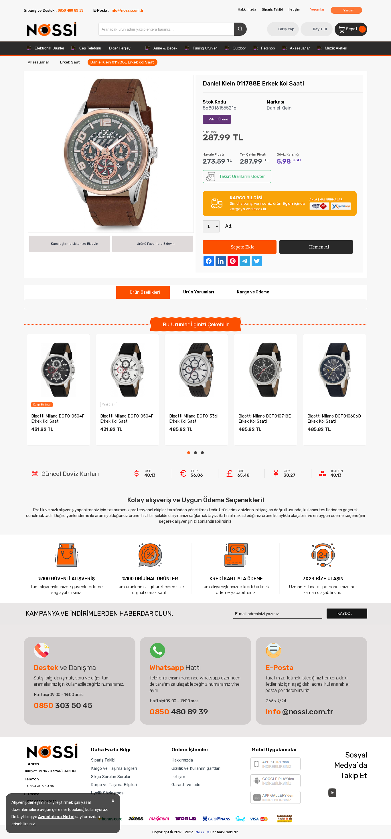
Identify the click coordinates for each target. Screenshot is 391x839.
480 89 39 (178, 711)
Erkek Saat (70, 62)
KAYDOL (345, 613)
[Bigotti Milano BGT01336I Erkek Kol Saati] (196, 370)
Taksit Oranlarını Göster (242, 176)
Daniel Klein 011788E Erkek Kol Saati (122, 62)
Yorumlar (317, 9)
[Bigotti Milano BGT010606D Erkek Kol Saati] (334, 370)
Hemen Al (318, 247)
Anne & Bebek (165, 48)
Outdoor (239, 48)
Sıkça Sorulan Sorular (111, 776)
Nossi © (203, 832)
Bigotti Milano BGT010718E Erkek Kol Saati (264, 419)
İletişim (294, 9)
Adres (33, 764)
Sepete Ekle (242, 247)
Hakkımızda (247, 9)
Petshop (268, 48)
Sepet (354, 29)
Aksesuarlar (300, 48)
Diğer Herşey (120, 48)
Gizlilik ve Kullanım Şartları (195, 768)
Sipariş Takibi (272, 9)
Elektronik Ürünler (49, 48)
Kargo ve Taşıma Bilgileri (114, 768)
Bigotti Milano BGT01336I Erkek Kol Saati (193, 419)
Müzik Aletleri (336, 48)
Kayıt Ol (320, 29)
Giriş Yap (286, 29)
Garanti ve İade (185, 784)
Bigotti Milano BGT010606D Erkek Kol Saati (334, 419)
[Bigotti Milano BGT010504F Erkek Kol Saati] (58, 370)
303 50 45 (62, 705)
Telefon (31, 779)
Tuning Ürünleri (205, 48)
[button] (188, 453)
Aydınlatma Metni (56, 816)
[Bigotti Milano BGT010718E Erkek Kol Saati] (265, 370)
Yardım (348, 10)
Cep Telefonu (90, 48)
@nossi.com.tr (299, 711)
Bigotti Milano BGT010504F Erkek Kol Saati (57, 419)
